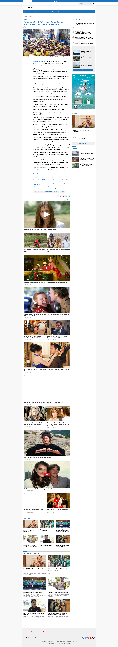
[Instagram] (88, 638)
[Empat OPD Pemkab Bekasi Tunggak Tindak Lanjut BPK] (47, 539)
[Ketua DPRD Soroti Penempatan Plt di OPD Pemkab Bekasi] (30, 524)
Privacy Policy (51, 641)
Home (25, 11)
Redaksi (57, 641)
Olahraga (54, 11)
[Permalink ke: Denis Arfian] (24, 27)
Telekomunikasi (67, 11)
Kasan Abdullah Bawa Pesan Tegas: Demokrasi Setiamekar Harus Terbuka (84, 43)
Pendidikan (43, 11)
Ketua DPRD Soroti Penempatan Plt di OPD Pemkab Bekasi (46, 176)
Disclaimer (62, 641)
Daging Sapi (36, 191)
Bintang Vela (78, 28)
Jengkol (62, 191)
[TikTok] (93, 638)
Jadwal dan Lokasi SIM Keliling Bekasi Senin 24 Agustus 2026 (86, 58)
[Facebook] (83, 638)
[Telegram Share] (66, 196)
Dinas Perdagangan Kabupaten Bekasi (50, 191)
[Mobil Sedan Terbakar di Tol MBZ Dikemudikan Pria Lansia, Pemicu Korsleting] (75, 153)
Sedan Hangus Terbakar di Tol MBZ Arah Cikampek (87, 165)
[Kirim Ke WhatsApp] (69, 196)
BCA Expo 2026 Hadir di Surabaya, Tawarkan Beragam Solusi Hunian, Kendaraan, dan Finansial (83, 33)
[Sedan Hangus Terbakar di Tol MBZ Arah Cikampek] (75, 165)
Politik (49, 11)
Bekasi (30, 11)
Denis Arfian (28, 26)
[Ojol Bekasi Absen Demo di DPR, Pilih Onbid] (47, 524)
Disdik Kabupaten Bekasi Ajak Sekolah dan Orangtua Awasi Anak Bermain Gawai (51, 188)
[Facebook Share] (58, 196)
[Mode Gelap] (94, 3)
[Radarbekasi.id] (29, 637)
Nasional (37, 11)
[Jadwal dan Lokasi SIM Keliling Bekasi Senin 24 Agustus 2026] (76, 58)
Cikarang (25, 19)
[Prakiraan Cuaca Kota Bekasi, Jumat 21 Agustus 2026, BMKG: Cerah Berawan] (76, 65)
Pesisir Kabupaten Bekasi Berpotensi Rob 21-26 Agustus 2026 (84, 24)
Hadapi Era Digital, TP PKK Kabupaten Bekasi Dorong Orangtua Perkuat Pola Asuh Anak (50, 180)
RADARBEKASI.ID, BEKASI (39, 61)
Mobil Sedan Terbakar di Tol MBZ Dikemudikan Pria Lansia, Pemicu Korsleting (87, 152)
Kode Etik (44, 641)
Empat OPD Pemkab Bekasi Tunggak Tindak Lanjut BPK (45, 186)
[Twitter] (86, 638)
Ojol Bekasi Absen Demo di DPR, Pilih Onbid (43, 177)
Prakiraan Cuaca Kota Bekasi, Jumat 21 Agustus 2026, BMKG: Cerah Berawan (87, 64)
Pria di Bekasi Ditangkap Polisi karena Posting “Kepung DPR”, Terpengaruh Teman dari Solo (50, 183)
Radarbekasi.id (28, 8)
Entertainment (76, 11)
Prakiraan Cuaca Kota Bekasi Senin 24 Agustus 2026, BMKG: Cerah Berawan (86, 52)
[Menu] (24, 3)
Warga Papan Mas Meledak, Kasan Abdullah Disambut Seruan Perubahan (84, 38)
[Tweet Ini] (61, 196)
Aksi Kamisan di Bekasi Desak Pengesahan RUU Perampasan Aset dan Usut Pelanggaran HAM (87, 159)
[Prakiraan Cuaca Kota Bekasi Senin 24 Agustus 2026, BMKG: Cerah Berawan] (76, 52)
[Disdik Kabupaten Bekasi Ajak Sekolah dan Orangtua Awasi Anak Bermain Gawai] (63, 539)
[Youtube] (91, 638)
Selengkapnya (82, 70)
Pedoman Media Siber (72, 641)
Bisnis (59, 11)
